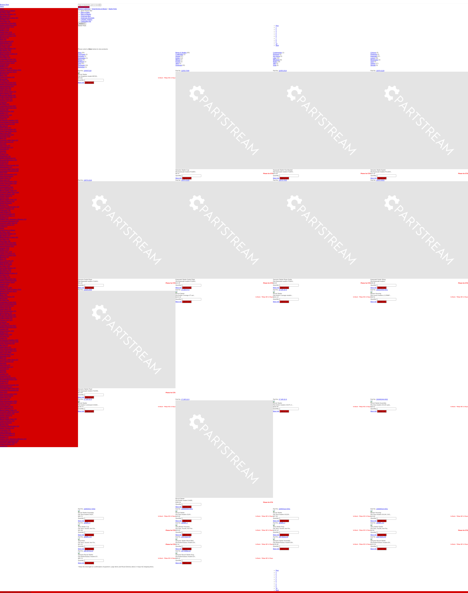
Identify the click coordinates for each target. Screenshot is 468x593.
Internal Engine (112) (7, 86)
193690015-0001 (382, 509)
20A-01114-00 (186, 537)
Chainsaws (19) (5, 210)
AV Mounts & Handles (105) (9, 120)
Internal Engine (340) (7, 111)
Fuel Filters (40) (5, 57)
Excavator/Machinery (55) (8, 160)
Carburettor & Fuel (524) (8, 82)
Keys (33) (3, 153)
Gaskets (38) (4, 110)
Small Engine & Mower (7, 11)
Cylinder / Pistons (86, 19)
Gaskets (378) (4, 28)
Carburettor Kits (86, 21)
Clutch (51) (3, 118)
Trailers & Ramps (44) (7, 201)
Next (277, 45)
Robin (275, 62)
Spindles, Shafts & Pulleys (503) (10, 70)
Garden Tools (4, 198)
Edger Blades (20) (6, 93)
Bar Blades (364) (5, 50)
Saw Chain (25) (5, 145)
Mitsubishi (276, 60)
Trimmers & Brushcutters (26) (9, 207)
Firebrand (373, 54)
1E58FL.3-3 (380, 523)
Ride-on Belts (85, 12)
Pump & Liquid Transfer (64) (9, 165)
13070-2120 (380, 71)
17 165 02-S (88, 399)
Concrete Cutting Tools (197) (9, 169)
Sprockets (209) (5, 136)
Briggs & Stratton (181, 52)
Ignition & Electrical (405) (8, 25)
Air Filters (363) (5, 12)
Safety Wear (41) (5, 127)
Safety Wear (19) (5, 90)
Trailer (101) (4, 164)
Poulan (178, 62)
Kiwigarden (82, 58)
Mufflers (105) (4, 30)
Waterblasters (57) (6, 43)
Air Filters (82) (4, 81)
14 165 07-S (185, 290)
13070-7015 (283, 180)
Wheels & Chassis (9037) (8, 72)
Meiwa (80, 60)
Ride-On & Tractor (6, 45)
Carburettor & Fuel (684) (8, 23)
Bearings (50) (4, 38)
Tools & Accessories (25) (8, 91)
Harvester (3, 144)
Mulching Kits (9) (5, 52)
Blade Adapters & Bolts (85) (9, 18)
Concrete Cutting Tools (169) (9, 192)
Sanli (372, 62)
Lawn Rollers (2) (5, 212)
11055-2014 (283, 71)
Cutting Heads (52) (6, 99)
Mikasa (178, 60)
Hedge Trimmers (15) (7, 208)
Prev (277, 26)
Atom (79, 52)
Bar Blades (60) (5, 16)
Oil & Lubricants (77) (7, 189)
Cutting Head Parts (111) (8, 97)
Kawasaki (373, 56)
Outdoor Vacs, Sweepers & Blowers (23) (13, 219)
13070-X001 (380, 180)
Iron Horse (276, 56)
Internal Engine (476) (7, 27)
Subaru (372, 63)
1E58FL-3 (87, 523)
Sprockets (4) (4, 149)
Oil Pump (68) (4, 117)
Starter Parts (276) (6, 32)
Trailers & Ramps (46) (7, 194)
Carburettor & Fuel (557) (8, 106)
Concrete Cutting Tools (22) (9, 140)
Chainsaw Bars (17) (6, 147)
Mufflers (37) (4, 113)
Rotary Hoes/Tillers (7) (7, 216)
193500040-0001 (187, 509)
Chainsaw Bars (86, 16)
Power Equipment (6, 203)
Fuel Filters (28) (5, 21)
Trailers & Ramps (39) (7, 77)
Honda (178, 56)
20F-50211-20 (283, 537)
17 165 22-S (283, 399)
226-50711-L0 (88, 551)
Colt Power (81, 54)
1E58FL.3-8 (88, 537)
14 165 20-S (283, 290)
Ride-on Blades (86, 14)
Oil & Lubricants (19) (7, 41)
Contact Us (3, 226)
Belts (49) (3, 39)
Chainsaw (3, 102)
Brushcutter (4, 79)
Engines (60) (4, 205)
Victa (274, 65)
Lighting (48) (4, 155)
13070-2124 (88, 180)
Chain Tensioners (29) (7, 124)
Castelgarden (277, 52)
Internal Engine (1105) (7, 63)
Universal (179, 65)
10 (276, 44)
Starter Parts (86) (5, 88)
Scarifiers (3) (4, 218)
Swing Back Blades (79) (8, 14)
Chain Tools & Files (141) (8, 131)
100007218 (87, 71)
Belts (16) (3, 138)
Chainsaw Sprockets (87, 18)
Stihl (274, 63)
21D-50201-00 (381, 537)
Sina (79, 63)
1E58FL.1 (184, 523)
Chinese (373, 52)
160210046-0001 (382, 290)
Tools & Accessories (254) (8, 174)
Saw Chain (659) (5, 133)
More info (81, 82)
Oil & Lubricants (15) (7, 142)
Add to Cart (89, 82)
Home (2, 9)
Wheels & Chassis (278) (8, 36)
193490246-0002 (382, 399)
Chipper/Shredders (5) (7, 214)
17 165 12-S (185, 399)
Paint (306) (3, 172)
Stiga (177, 63)
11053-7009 (185, 71)
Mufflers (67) (4, 66)
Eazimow (276, 54)
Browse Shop (4, 4)
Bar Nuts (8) (4, 126)
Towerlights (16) (5, 156)
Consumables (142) (6, 187)
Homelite (81, 56)
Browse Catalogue (84, 9)
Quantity (80, 80)
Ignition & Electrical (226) (8, 84)
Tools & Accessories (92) (8, 129)
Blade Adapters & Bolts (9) (8, 54)
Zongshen (81, 67)
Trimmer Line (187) (6, 101)
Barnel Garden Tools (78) (8, 190)
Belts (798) (3, 75)
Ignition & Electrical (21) (8, 158)
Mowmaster (374, 60)
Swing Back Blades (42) (8, 48)
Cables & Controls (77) (7, 34)
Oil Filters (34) (4, 19)
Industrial (3, 151)
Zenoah (373, 65)
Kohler (178, 58)
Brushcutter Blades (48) (8, 95)
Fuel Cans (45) (5, 180)
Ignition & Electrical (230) (8, 108)
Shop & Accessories (6, 176)
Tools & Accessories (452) (8, 181)
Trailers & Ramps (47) (7, 225)
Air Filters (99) (4, 104)
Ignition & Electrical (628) (8, 61)
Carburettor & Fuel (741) (8, 59)
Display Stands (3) (6, 196)
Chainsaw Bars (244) (7, 135)
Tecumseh (81, 65)
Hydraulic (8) (4, 162)
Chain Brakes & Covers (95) (9, 122)
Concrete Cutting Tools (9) (8, 223)
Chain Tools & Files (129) (8, 183)
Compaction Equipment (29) (9, 171)
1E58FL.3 (282, 523)
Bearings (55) (4, 73)
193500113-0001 (284, 509)
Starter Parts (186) (6, 68)
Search (82, 23)
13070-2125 (185, 180)
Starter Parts (113, 9)
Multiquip (81, 62)
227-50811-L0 (186, 551)
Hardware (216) (5, 185)
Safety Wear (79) (5, 178)
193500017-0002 (89, 509)
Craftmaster (179, 54)
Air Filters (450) (5, 47)
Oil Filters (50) (4, 56)
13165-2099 (88, 290)
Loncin (372, 58)
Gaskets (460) (4, 65)
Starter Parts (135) (6, 115)
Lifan (274, 58)
